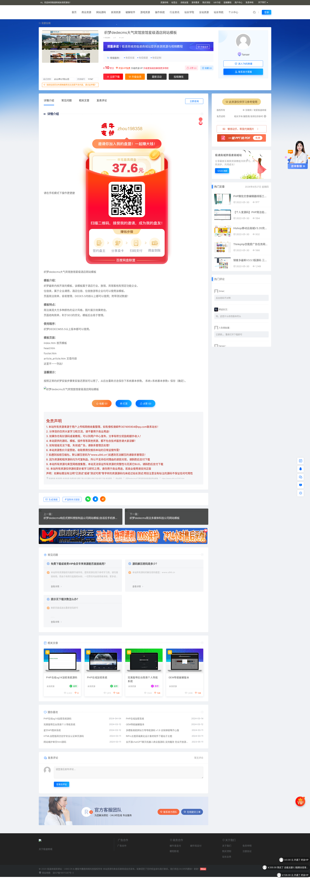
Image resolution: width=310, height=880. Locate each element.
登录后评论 (61, 784)
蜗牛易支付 (175, 845)
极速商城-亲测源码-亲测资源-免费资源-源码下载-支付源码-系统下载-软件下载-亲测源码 (80, 478)
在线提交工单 (194, 811)
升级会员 (204, 47)
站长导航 (218, 12)
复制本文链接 (73, 499)
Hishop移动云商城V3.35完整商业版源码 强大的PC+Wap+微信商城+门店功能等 (251, 228)
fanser (246, 54)
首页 (74, 12)
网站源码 (101, 12)
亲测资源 (116, 12)
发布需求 (195, 2)
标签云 (174, 2)
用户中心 (238, 2)
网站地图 (45, 872)
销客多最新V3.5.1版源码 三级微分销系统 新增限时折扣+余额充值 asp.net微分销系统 (251, 260)
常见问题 (66, 100)
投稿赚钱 (227, 2)
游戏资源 (145, 12)
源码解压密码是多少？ (145, 563)
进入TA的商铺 (245, 63)
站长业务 (226, 856)
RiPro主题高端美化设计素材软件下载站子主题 (149, 736)
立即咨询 (194, 101)
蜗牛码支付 (196, 845)
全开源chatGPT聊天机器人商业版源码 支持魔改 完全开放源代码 (157, 741)
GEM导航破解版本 (179, 677)
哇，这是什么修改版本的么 (228, 316)
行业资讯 (174, 12)
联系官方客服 (245, 71)
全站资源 (204, 12)
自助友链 (184, 2)
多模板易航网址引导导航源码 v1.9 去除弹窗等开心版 (152, 730)
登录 (266, 12)
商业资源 (86, 12)
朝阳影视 (174, 851)
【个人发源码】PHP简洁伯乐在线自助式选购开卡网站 (251, 212)
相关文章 (84, 100)
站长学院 (189, 12)
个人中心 (233, 12)
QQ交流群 (222, 170)
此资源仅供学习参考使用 (243, 101)
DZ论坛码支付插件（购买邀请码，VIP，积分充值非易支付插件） (296, 876)
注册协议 (247, 851)
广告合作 (121, 845)
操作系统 (160, 12)
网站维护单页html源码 (55, 741)
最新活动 (157, 76)
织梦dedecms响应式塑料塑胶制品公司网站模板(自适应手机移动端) (81, 518)
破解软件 (130, 12)
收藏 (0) (208, 68)
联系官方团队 (170, 811)
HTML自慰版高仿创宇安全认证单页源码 (64, 736)
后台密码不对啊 (223, 298)
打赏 (125, 403)
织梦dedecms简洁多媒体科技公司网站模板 (155, 518)
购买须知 (206, 2)
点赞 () (192, 68)
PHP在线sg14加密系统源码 (61, 677)
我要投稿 (46, 23)
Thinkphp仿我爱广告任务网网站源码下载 (251, 244)
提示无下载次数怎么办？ (65, 599)
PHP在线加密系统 (97, 677)
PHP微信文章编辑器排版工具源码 (251, 196)
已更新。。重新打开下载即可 (229, 334)
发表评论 (102, 100)
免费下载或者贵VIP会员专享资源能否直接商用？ (79, 563)
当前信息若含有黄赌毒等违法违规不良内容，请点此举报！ (71, 85)
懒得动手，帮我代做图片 (241, 128)
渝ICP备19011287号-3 (63, 872)
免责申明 (249, 2)
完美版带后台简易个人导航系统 (143, 679)
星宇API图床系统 (52, 730)
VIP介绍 (216, 2)
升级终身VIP (137, 68)
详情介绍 (49, 100)
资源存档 (164, 2)
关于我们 (226, 845)
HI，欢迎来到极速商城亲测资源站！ (55, 2)
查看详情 (55, 586)
